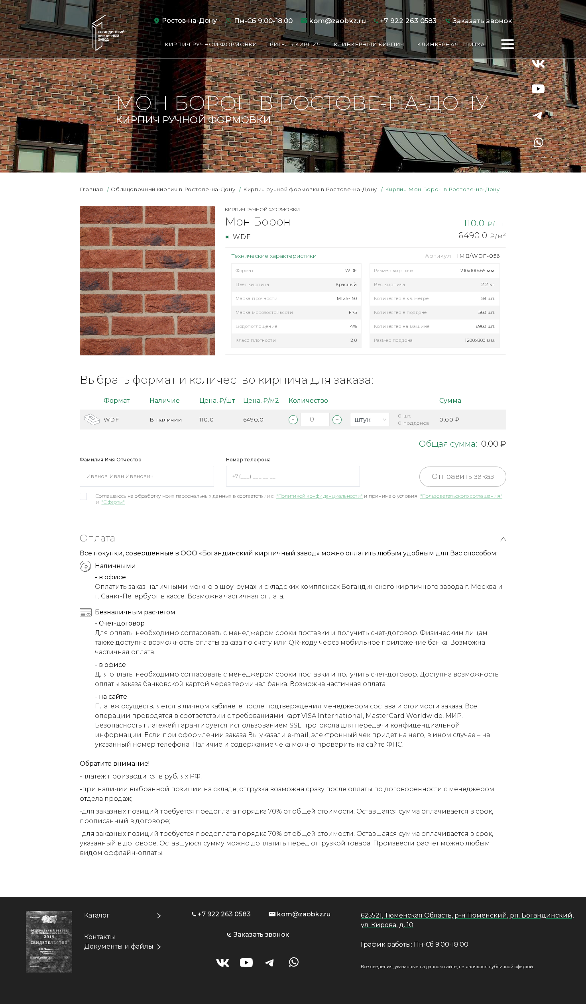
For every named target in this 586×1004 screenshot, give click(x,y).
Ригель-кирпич (295, 44)
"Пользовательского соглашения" (461, 496)
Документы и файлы (118, 946)
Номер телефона (248, 460)
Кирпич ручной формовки (211, 44)
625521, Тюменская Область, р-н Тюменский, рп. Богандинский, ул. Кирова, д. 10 (467, 920)
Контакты (99, 937)
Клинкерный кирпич (369, 44)
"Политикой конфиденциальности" (319, 496)
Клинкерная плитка (451, 44)
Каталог (97, 915)
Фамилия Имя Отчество (111, 460)
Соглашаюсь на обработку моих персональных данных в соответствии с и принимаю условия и (299, 499)
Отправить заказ (463, 476)
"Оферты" (113, 502)
